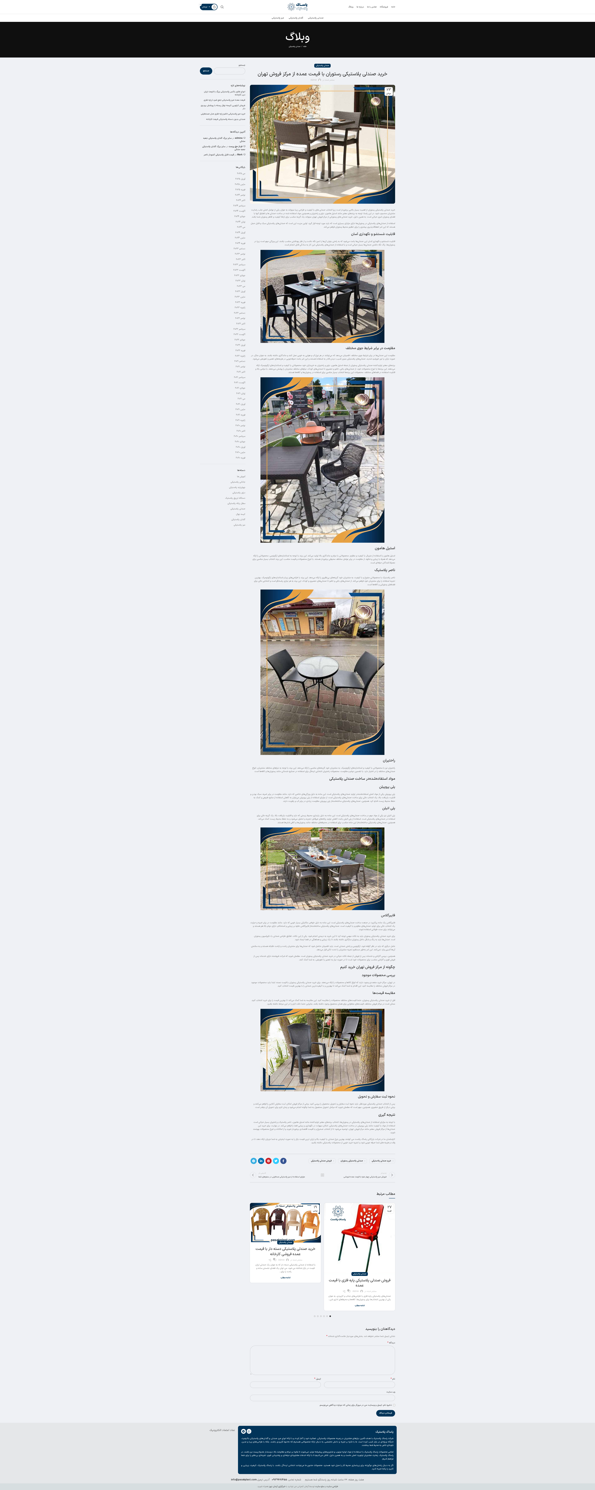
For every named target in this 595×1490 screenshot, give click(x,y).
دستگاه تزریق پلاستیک (235, 498)
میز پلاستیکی (239, 525)
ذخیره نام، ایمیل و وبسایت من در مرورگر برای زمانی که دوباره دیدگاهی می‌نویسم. (355, 1405)
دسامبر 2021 (239, 361)
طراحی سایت (332, 1486)
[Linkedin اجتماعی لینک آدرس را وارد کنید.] (261, 1161)
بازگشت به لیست (322, 1175)
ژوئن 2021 (240, 393)
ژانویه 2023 (240, 307)
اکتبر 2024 (240, 200)
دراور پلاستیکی (238, 492)
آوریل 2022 (240, 345)
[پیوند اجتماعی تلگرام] (254, 1161)
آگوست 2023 (239, 270)
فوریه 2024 (240, 243)
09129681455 (279, 1480)
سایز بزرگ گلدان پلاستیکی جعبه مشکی (224, 140)
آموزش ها (241, 476)
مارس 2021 (240, 409)
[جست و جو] (222, 7)
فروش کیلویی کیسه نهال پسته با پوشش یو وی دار (223, 107)
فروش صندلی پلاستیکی (321, 1160)
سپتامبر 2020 (239, 436)
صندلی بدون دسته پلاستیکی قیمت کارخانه (225, 119)
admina (238, 138)
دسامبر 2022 (239, 313)
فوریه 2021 (240, 415)
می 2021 (241, 398)
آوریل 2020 (240, 447)
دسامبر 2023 (239, 248)
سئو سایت (319, 1486)
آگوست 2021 (239, 382)
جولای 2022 (240, 339)
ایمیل (317, 1379)
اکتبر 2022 (240, 323)
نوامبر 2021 (240, 366)
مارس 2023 (240, 297)
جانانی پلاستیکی (238, 482)
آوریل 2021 (240, 404)
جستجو (242, 65)
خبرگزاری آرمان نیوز (277, 1486)
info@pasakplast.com (244, 1480)
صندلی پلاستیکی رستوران (352, 1160)
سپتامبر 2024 (239, 205)
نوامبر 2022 (240, 318)
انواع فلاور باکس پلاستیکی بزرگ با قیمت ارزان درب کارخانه (224, 93)
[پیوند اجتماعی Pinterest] (268, 1161)
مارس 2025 (240, 184)
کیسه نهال (240, 514)
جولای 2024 (239, 216)
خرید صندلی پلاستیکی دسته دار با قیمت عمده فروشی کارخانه (285, 1251)
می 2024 (241, 227)
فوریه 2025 (240, 189)
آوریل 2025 (240, 179)
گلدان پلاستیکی (238, 519)
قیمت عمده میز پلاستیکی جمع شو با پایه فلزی (224, 100)
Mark (239, 154)
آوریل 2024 (240, 232)
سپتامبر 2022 (239, 329)
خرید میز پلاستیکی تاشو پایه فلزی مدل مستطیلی (223, 114)
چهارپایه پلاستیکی (237, 487)
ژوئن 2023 (240, 280)
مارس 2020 (240, 452)
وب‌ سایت (390, 1392)
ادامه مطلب (360, 1306)
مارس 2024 (240, 237)
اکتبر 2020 (241, 431)
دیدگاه (391, 1343)
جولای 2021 (240, 388)
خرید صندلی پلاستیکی (381, 1160)
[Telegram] (243, 1431)
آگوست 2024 (239, 211)
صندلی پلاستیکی (294, 46)
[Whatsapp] (249, 1431)
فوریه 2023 (240, 302)
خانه (304, 46)
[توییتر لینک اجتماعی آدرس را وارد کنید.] (276, 1161)
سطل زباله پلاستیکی (236, 503)
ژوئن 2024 (240, 222)
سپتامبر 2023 (239, 264)
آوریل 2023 (240, 291)
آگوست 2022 (239, 334)
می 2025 (241, 173)
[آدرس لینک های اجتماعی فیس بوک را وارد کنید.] (283, 1161)
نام (393, 1379)
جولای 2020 (240, 441)
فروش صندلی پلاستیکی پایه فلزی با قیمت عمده (359, 1283)
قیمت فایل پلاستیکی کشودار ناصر (219, 154)
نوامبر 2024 (240, 195)
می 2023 (241, 286)
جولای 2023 (239, 275)
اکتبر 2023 (240, 259)
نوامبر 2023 (240, 254)
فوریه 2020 (240, 457)
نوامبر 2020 (240, 425)
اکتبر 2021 (241, 372)
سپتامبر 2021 (239, 377)
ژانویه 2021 (240, 420)
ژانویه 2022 (240, 356)
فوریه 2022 (240, 350)
